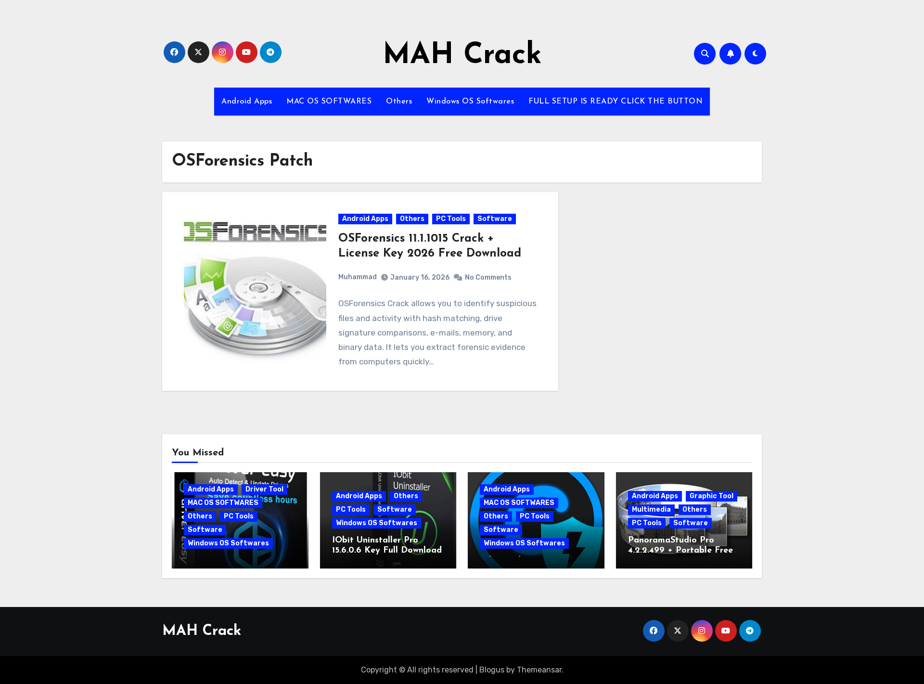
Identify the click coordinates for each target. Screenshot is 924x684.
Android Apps (246, 101)
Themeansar (539, 669)
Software (494, 219)
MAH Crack (462, 55)
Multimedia (651, 509)
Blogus (491, 669)
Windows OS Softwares (470, 101)
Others (399, 101)
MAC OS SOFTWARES (329, 101)
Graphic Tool (711, 496)
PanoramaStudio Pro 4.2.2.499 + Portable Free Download (680, 551)
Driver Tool (264, 489)
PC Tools (451, 219)
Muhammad (357, 277)
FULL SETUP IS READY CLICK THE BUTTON (615, 101)
